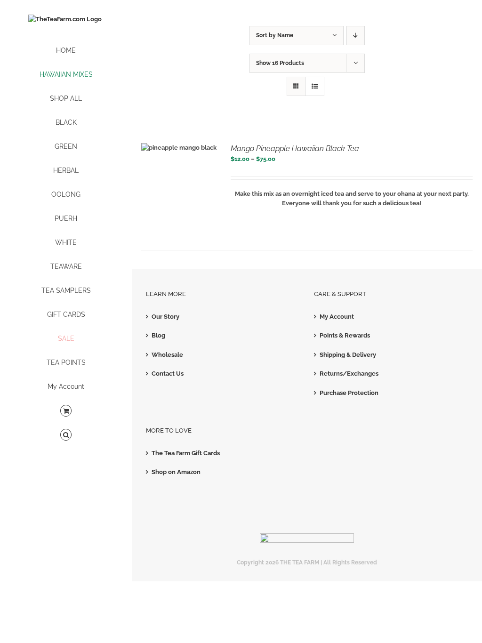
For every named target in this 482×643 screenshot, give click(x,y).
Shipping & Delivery (348, 354)
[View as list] (314, 86)
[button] (66, 435)
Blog (158, 335)
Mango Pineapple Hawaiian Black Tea (295, 148)
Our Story (165, 316)
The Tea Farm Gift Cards (186, 453)
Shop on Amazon (176, 471)
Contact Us (168, 373)
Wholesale (167, 354)
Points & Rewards (345, 335)
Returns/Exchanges (349, 373)
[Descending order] (355, 35)
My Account (337, 316)
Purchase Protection (349, 392)
